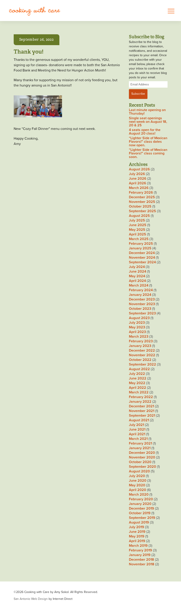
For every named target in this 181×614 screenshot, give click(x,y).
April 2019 (137, 541)
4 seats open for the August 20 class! (144, 132)
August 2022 (139, 369)
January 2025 (140, 248)
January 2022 (140, 401)
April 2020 (137, 490)
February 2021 (140, 443)
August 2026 (139, 169)
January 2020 (140, 504)
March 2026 (139, 188)
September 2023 (142, 313)
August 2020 (139, 471)
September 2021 (142, 415)
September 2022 (142, 364)
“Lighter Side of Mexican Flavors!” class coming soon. (148, 153)
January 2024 (140, 295)
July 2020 (137, 476)
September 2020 (142, 466)
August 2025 (139, 216)
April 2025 (137, 234)
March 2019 (138, 545)
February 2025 (141, 243)
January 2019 (140, 555)
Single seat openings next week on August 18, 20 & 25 (148, 121)
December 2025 (142, 197)
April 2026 (137, 183)
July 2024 (137, 267)
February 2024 (141, 290)
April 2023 (137, 332)
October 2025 (140, 206)
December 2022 (142, 350)
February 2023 (141, 341)
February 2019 (140, 550)
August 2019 (139, 522)
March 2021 (138, 439)
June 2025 (137, 225)
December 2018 (141, 559)
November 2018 (141, 564)
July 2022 (137, 373)
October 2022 (140, 360)
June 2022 (137, 378)
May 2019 (136, 536)
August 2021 (139, 420)
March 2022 (139, 392)
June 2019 (137, 531)
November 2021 (141, 411)
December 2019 (141, 508)
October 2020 (140, 462)
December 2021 (141, 406)
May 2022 (137, 383)
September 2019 (142, 518)
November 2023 (142, 304)
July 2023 (137, 322)
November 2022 (142, 355)
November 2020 (142, 457)
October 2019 (140, 513)
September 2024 (142, 262)
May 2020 (137, 485)
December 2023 (142, 299)
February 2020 (141, 499)
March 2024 (138, 285)
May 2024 (137, 276)
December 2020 (142, 452)
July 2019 (136, 527)
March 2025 (139, 239)
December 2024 (142, 253)
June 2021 (137, 429)
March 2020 (139, 494)
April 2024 (137, 281)
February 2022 (141, 397)
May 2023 (137, 327)
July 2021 (136, 425)
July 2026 (137, 174)
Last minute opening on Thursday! (147, 112)
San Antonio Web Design (31, 599)
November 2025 (142, 202)
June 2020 (137, 480)
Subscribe (138, 94)
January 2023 (140, 346)
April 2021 (137, 434)
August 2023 (139, 318)
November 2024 (142, 257)
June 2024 (137, 271)
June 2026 (137, 178)
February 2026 (141, 192)
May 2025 (137, 229)
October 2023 (140, 308)
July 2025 (137, 220)
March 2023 (138, 336)
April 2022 (137, 387)
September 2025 (142, 211)
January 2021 (140, 448)
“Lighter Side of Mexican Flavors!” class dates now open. (148, 141)
